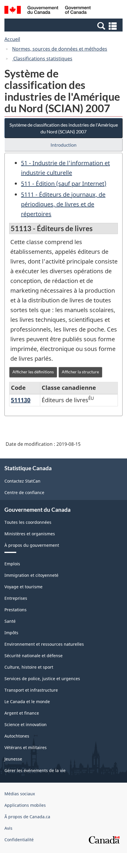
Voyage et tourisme (23, 586)
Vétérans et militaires (25, 747)
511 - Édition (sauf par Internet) (63, 184)
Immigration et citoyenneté (31, 575)
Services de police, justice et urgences (42, 678)
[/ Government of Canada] (47, 11)
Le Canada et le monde (27, 701)
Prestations (15, 609)
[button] (64, 25)
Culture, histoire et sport (28, 667)
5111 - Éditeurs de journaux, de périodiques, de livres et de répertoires (63, 204)
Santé (10, 621)
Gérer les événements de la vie (35, 770)
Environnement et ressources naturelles (44, 644)
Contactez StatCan (22, 481)
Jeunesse (13, 759)
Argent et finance (21, 713)
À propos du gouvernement (31, 545)
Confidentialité (19, 839)
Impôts (11, 632)
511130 (20, 400)
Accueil (12, 39)
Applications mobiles (25, 805)
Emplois (12, 564)
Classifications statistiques (42, 58)
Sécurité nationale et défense (33, 655)
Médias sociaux (19, 793)
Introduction (63, 145)
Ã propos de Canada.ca (27, 816)
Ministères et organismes (29, 533)
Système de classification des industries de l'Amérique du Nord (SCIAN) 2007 (63, 128)
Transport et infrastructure (31, 690)
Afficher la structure (80, 371)
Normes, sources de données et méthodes (59, 49)
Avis (8, 828)
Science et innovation (25, 724)
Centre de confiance (24, 492)
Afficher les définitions (33, 371)
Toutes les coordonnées (27, 522)
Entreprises (15, 598)
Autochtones (16, 736)
